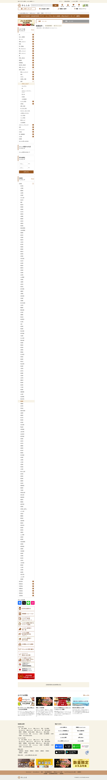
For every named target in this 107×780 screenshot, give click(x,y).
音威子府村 (22, 410)
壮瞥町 (21, 548)
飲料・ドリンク (22, 50)
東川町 (21, 244)
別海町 (21, 342)
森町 (21, 202)
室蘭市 (21, 291)
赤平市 (21, 370)
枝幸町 (21, 382)
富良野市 (22, 319)
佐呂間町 (22, 396)
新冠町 (21, 419)
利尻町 (21, 401)
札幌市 (21, 532)
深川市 (21, 443)
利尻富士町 (22, 492)
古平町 (21, 312)
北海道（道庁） (23, 508)
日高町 (21, 569)
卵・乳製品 (21, 46)
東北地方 (21, 581)
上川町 (21, 567)
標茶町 (21, 452)
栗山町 (21, 426)
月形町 (21, 375)
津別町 (21, 438)
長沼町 (21, 366)
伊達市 (21, 513)
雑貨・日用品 (22, 69)
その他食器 (24, 99)
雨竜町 (21, 352)
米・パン (21, 39)
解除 (33, 29)
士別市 (21, 377)
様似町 (21, 328)
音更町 (21, 476)
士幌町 (21, 293)
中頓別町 (22, 429)
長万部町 (22, 455)
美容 (20, 127)
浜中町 (21, 405)
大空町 (21, 469)
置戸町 (21, 558)
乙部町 (21, 237)
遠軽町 (21, 415)
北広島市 (22, 434)
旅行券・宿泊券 (22, 65)
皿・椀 (23, 94)
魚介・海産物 (22, 36)
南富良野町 (22, 228)
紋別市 (21, 235)
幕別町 (21, 539)
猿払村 (21, 316)
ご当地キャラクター (24, 113)
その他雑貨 (22, 122)
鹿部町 (21, 190)
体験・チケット (22, 67)
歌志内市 (22, 398)
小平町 (21, 462)
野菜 (20, 43)
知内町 (21, 384)
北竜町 (21, 464)
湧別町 (21, 506)
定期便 (20, 138)
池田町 (21, 448)
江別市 (21, 305)
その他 (20, 136)
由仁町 (21, 450)
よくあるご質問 (75, 1)
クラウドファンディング (84, 1)
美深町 (21, 326)
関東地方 (21, 583)
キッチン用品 (23, 101)
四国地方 (21, 593)
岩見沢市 (22, 525)
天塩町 (21, 298)
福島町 (21, 480)
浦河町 (21, 253)
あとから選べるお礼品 (23, 141)
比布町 (21, 263)
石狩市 (21, 441)
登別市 (21, 286)
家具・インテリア (24, 72)
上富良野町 (22, 230)
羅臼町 (21, 518)
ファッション (22, 129)
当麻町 (21, 412)
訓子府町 (22, 288)
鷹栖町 (21, 515)
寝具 (21, 74)
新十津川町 (22, 302)
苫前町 (21, 270)
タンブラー (24, 86)
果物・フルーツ (22, 41)
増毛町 (21, 356)
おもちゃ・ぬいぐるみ (25, 110)
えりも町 (22, 511)
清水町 (21, 483)
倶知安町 (22, 295)
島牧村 (21, 345)
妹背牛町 (22, 504)
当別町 (21, 272)
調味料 (20, 60)
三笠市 (21, 242)
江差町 (21, 192)
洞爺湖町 (22, 391)
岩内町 (21, 473)
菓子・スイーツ (22, 53)
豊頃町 (21, 478)
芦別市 (21, 408)
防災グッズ (22, 120)
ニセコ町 (22, 576)
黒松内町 (22, 340)
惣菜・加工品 (22, 57)
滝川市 (21, 260)
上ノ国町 (22, 534)
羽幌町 (21, 403)
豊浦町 (21, 579)
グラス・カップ (25, 83)
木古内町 (22, 424)
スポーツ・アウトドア (23, 124)
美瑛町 (21, 543)
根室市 (21, 239)
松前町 (21, 553)
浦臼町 (21, 536)
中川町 (21, 321)
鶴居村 (21, 265)
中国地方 (21, 590)
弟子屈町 (22, 333)
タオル (21, 76)
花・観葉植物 (22, 134)
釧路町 (21, 218)
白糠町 (21, 216)
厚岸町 (21, 225)
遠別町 (21, 572)
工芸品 (20, 131)
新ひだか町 (22, 471)
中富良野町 (22, 541)
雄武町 (21, 359)
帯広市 (21, 361)
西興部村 (22, 485)
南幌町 (21, 445)
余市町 (21, 422)
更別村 (21, 347)
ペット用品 (22, 117)
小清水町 (22, 562)
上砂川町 (22, 431)
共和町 (21, 555)
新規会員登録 (67, 1)
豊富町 (21, 522)
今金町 (21, 335)
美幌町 (21, 314)
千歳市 (21, 490)
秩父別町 (22, 331)
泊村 (21, 324)
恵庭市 (21, 499)
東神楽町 (22, 546)
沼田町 (21, 349)
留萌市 (21, 214)
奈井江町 (22, 494)
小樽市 (21, 368)
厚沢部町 (22, 436)
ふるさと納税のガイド (62, 5)
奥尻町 (21, 249)
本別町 (21, 457)
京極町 (21, 300)
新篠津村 (22, 497)
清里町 (21, 209)
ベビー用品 (22, 115)
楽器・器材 (22, 106)
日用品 (21, 103)
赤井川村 (22, 574)
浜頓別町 (22, 520)
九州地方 (21, 595)
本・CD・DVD (23, 108)
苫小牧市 (22, 354)
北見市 (21, 284)
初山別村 (22, 363)
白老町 (21, 195)
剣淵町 (21, 373)
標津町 (21, 206)
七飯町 (21, 281)
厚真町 (21, 246)
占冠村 (21, 274)
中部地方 (21, 586)
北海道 (20, 183)
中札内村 (22, 258)
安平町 (21, 185)
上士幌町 (22, 277)
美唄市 (21, 223)
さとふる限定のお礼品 (23, 152)
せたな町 (22, 197)
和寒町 (21, 232)
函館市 (21, 380)
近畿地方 (21, 588)
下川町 (21, 387)
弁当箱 (23, 96)
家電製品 (21, 62)
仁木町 (21, 394)
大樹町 (21, 459)
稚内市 (21, 204)
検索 (55, 5)
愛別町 (21, 565)
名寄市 (21, 221)
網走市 (21, 251)
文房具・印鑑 (23, 79)
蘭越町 (21, 307)
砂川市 (21, 417)
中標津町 (22, 551)
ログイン (61, 1)
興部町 (21, 501)
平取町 (21, 279)
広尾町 (21, 256)
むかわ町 (22, 338)
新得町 (21, 527)
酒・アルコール (22, 48)
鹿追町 (21, 487)
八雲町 (21, 188)
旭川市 (21, 199)
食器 (21, 81)
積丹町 (21, 529)
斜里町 (21, 389)
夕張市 (21, 560)
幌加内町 (22, 309)
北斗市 (21, 211)
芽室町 (21, 466)
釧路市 (21, 267)
